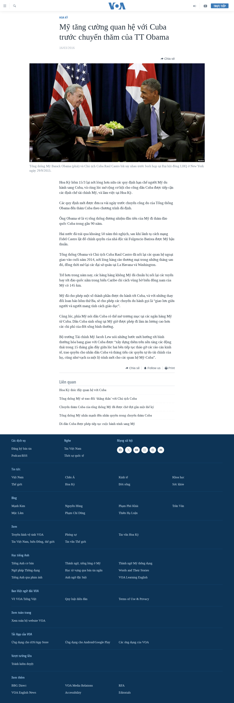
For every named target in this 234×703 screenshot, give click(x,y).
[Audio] (194, 6)
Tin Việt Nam (72, 449)
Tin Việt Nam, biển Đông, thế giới (32, 542)
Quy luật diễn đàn (76, 599)
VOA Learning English (133, 577)
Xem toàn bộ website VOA (28, 620)
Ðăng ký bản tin (21, 449)
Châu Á (70, 477)
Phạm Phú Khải (128, 506)
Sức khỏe (178, 484)
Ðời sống (124, 484)
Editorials (125, 692)
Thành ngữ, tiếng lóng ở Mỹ (83, 563)
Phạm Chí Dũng (75, 513)
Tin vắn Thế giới (75, 542)
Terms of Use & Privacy (134, 599)
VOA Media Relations (79, 685)
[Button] (168, 58)
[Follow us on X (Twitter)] (128, 450)
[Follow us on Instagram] (144, 450)
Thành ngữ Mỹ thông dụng (135, 563)
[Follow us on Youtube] (136, 450)
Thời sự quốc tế (74, 456)
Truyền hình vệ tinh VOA (27, 535)
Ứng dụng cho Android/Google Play (87, 642)
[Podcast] (153, 450)
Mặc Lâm (17, 513)
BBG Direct (18, 685)
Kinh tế (123, 477)
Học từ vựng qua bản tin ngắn (83, 570)
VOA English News (23, 692)
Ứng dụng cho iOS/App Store (29, 642)
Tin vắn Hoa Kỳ (129, 535)
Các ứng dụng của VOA (134, 642)
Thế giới (16, 484)
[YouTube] (205, 6)
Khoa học (178, 477)
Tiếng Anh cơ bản (22, 563)
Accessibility (73, 692)
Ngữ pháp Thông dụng (25, 570)
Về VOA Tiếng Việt (23, 599)
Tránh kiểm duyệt (22, 664)
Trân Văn (178, 506)
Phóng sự (71, 535)
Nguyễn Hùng (74, 506)
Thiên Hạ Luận (128, 513)
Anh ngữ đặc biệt (76, 577)
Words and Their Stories (134, 570)
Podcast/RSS (19, 456)
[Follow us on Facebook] (120, 450)
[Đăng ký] (161, 450)
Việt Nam (17, 477)
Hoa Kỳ (63, 17)
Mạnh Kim (18, 506)
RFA (122, 685)
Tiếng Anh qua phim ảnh (26, 577)
